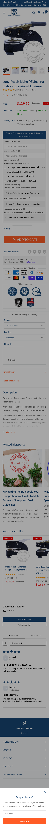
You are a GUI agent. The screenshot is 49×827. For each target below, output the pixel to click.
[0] (44, 12)
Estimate (12, 360)
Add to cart (27, 239)
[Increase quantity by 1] (29, 228)
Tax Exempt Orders (11, 381)
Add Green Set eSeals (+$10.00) (21, 180)
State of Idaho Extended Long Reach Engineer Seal (16, 568)
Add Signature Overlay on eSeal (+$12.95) (26, 167)
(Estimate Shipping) (25, 124)
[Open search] (33, 12)
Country (7, 320)
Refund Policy (9, 372)
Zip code (8, 344)
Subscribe (24, 821)
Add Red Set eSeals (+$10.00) (20, 176)
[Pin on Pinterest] (34, 252)
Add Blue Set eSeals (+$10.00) (20, 172)
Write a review (24, 619)
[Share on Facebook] (29, 252)
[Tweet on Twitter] (39, 252)
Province (8, 332)
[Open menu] (4, 13)
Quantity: (7, 228)
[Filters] (5, 643)
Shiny (5, 95)
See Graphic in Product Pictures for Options (20, 188)
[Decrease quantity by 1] (15, 228)
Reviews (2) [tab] (13, 635)
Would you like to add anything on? (16, 163)
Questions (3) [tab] (35, 635)
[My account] (39, 12)
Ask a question (24, 625)
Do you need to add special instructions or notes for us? (24, 212)
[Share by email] (44, 252)
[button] (9, 90)
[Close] (45, 792)
